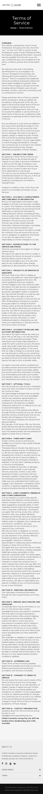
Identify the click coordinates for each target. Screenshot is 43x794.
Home (13, 28)
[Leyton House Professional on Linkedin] (16, 764)
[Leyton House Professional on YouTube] (12, 764)
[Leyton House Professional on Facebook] (3, 764)
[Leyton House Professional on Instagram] (7, 764)
